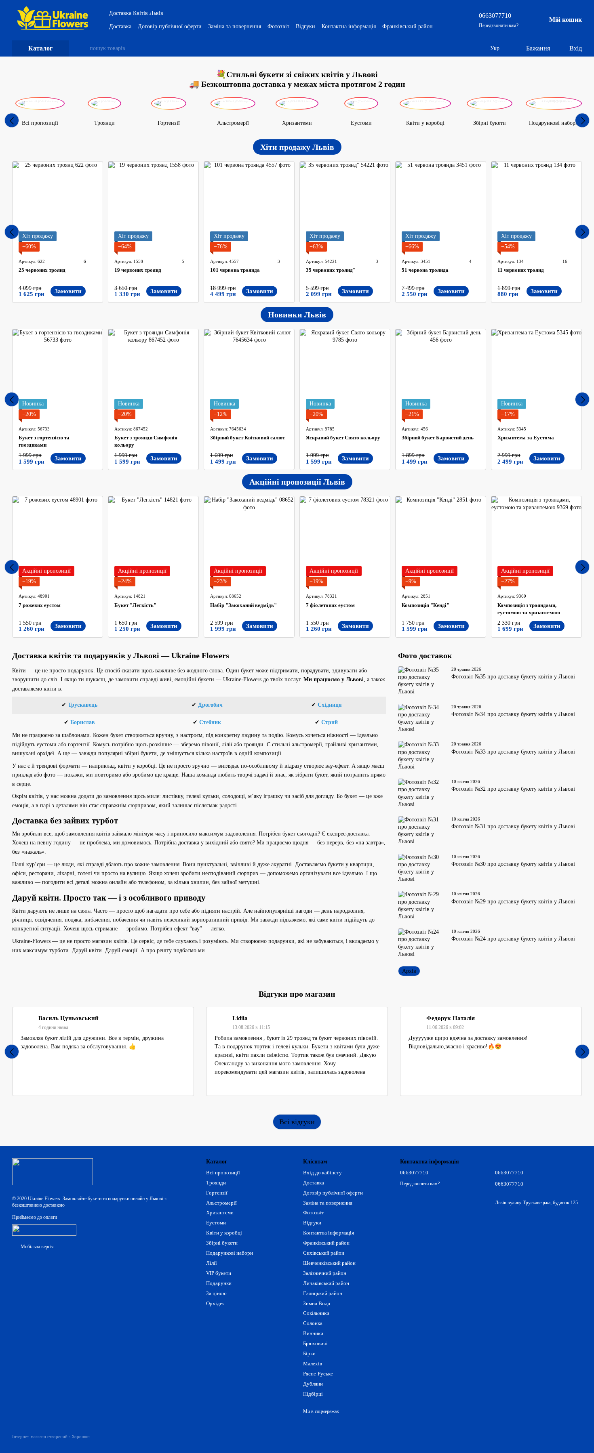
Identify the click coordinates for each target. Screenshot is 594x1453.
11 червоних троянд (520, 270)
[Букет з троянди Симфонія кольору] (153, 374)
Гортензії (216, 1193)
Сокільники (316, 1313)
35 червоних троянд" (331, 270)
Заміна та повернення (234, 26)
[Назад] (11, 120)
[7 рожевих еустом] (58, 541)
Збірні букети (222, 1243)
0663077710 (495, 15)
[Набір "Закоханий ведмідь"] (249, 541)
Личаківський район (326, 1283)
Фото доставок (425, 655)
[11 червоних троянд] (536, 207)
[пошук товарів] (83, 48)
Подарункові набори (229, 1253)
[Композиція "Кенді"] (441, 541)
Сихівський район (323, 1253)
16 (564, 261)
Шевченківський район (329, 1263)
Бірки (309, 1353)
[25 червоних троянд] (58, 207)
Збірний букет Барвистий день (438, 438)
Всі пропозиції (223, 1173)
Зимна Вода (316, 1303)
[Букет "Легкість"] (153, 541)
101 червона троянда (235, 270)
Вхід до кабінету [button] (322, 1173)
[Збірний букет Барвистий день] (441, 374)
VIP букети (218, 1273)
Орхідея (215, 1303)
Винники (313, 1333)
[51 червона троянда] (441, 207)
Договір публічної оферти (170, 26)
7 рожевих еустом (40, 605)
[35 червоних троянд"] (345, 207)
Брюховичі (315, 1343)
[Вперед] (582, 120)
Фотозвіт (278, 26)
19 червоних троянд (137, 270)
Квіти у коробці (224, 1233)
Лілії (211, 1263)
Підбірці (313, 1394)
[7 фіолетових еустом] (345, 541)
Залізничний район (324, 1273)
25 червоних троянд (42, 270)
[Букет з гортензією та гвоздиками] (58, 374)
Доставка (120, 26)
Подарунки (219, 1283)
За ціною (216, 1293)
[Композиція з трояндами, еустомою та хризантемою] (536, 541)
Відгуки (305, 26)
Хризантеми (220, 1212)
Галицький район (322, 1293)
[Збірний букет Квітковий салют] (249, 374)
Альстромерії (221, 1203)
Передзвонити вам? (498, 25)
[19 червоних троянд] (153, 207)
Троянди (216, 1183)
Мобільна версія (36, 1246)
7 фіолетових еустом (330, 605)
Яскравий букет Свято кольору (343, 438)
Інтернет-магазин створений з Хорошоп (51, 1436)
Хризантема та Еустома (525, 438)
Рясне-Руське (318, 1374)
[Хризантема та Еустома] (536, 374)
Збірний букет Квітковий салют (247, 438)
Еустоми (216, 1223)
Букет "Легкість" (135, 605)
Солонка (312, 1323)
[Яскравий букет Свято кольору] (345, 374)
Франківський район (407, 26)
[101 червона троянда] (249, 207)
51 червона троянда (425, 270)
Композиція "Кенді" (425, 605)
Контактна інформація (349, 26)
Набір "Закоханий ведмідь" (243, 605)
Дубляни (313, 1384)
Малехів (312, 1364)
